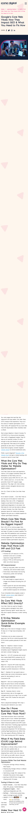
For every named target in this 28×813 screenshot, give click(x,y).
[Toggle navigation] (26, 3)
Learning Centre (11, 9)
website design (5, 449)
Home (2, 9)
